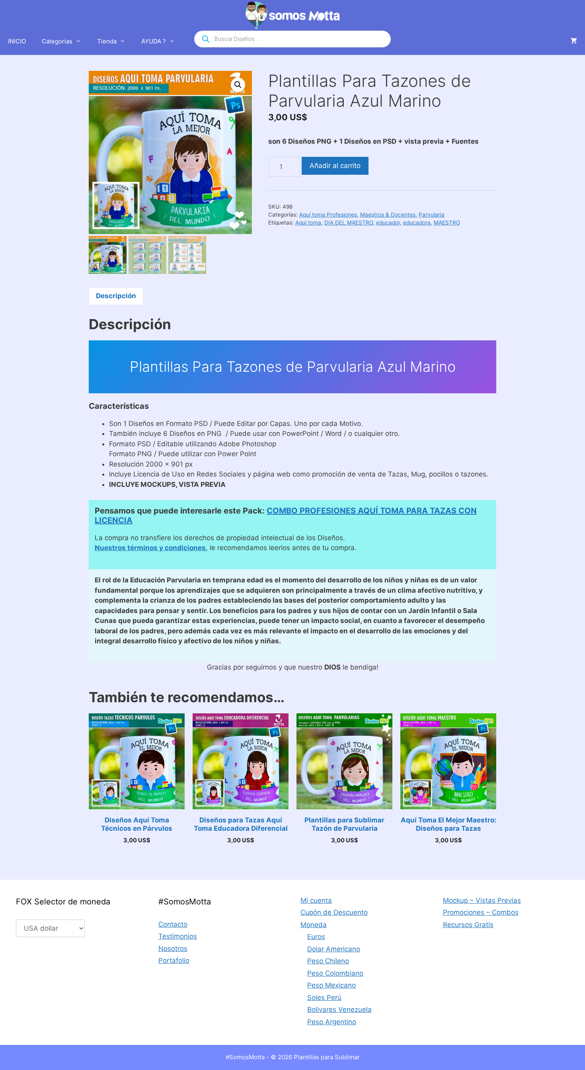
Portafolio (173, 961)
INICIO (17, 41)
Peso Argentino (331, 1022)
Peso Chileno (328, 961)
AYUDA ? (153, 41)
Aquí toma (308, 222)
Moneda (313, 925)
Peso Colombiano (335, 973)
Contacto (172, 924)
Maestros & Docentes (387, 214)
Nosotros (172, 949)
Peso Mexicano (331, 985)
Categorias (57, 41)
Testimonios (177, 936)
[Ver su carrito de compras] (573, 41)
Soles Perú (324, 998)
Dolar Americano (333, 949)
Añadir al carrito (335, 166)
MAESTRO (447, 222)
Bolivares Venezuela (339, 1009)
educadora (417, 222)
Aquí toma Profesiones (328, 214)
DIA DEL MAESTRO (348, 222)
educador (388, 222)
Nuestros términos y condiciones (150, 548)
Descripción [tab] (116, 296)
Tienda (107, 41)
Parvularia (432, 214)
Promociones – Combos (481, 912)
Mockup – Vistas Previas (482, 900)
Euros (316, 937)
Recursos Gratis (468, 925)
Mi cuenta (316, 900)
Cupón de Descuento (334, 912)
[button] (238, 85)
